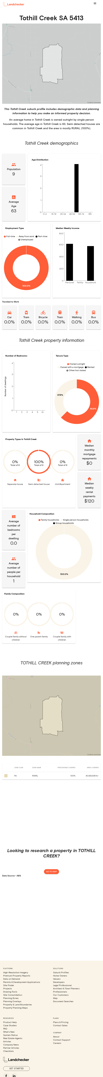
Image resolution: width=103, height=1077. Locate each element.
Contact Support (61, 1039)
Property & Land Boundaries (17, 1004)
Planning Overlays (12, 1001)
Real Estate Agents (12, 1038)
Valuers (56, 979)
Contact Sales (60, 1025)
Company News (11, 1044)
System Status (10, 1035)
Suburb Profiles (61, 972)
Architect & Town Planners (66, 988)
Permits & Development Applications (21, 982)
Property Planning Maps (15, 1007)
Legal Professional (62, 985)
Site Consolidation (12, 995)
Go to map (51, 871)
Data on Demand (11, 979)
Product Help (10, 1022)
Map (55, 998)
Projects (7, 988)
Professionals (60, 991)
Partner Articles (11, 1048)
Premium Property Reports (16, 975)
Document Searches (63, 1001)
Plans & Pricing (60, 1022)
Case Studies (10, 1025)
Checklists (8, 1051)
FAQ (5, 1028)
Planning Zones (11, 998)
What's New (9, 1031)
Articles (7, 1041)
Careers (57, 1043)
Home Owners (60, 975)
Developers (59, 982)
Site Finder (8, 985)
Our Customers (61, 995)
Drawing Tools (10, 991)
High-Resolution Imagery (15, 972)
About (56, 1036)
